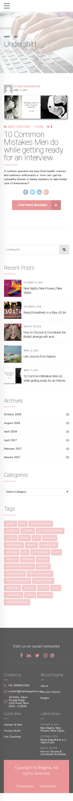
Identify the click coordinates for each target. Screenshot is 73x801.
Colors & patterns (50, 530)
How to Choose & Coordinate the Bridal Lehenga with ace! (45, 334)
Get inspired (14, 545)
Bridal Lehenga (41, 523)
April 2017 (10, 440)
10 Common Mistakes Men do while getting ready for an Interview (33, 146)
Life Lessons (40, 552)
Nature (42, 559)
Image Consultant (19, 126)
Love (56, 552)
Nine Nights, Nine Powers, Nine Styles (43, 291)
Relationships (43, 580)
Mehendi (27, 559)
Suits (56, 587)
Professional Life (17, 580)
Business (11, 530)
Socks (43, 587)
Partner (43, 566)
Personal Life (15, 573)
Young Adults (12, 731)
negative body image (19, 566)
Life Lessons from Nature (40, 356)
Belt (22, 523)
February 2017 (13, 449)
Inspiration (48, 545)
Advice (10, 523)
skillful (29, 587)
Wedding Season (17, 602)
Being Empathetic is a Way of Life (45, 312)
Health (31, 545)
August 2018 (12, 423)
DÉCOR (24, 537)
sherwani (12, 587)
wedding (45, 595)
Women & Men (13, 725)
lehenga (11, 552)
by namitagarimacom (27, 86)
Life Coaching (12, 737)
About (44, 686)
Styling (38, 126)
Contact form (48, 786)
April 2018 (10, 431)
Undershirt (13, 595)
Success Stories (50, 692)
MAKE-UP (11, 559)
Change (28, 530)
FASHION (50, 537)
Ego (36, 537)
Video (30, 595)
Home (7, 36)
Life (25, 552)
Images (44, 698)
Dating (10, 537)
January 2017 (12, 457)
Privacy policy (25, 786)
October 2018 (12, 414)
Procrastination (40, 573)
